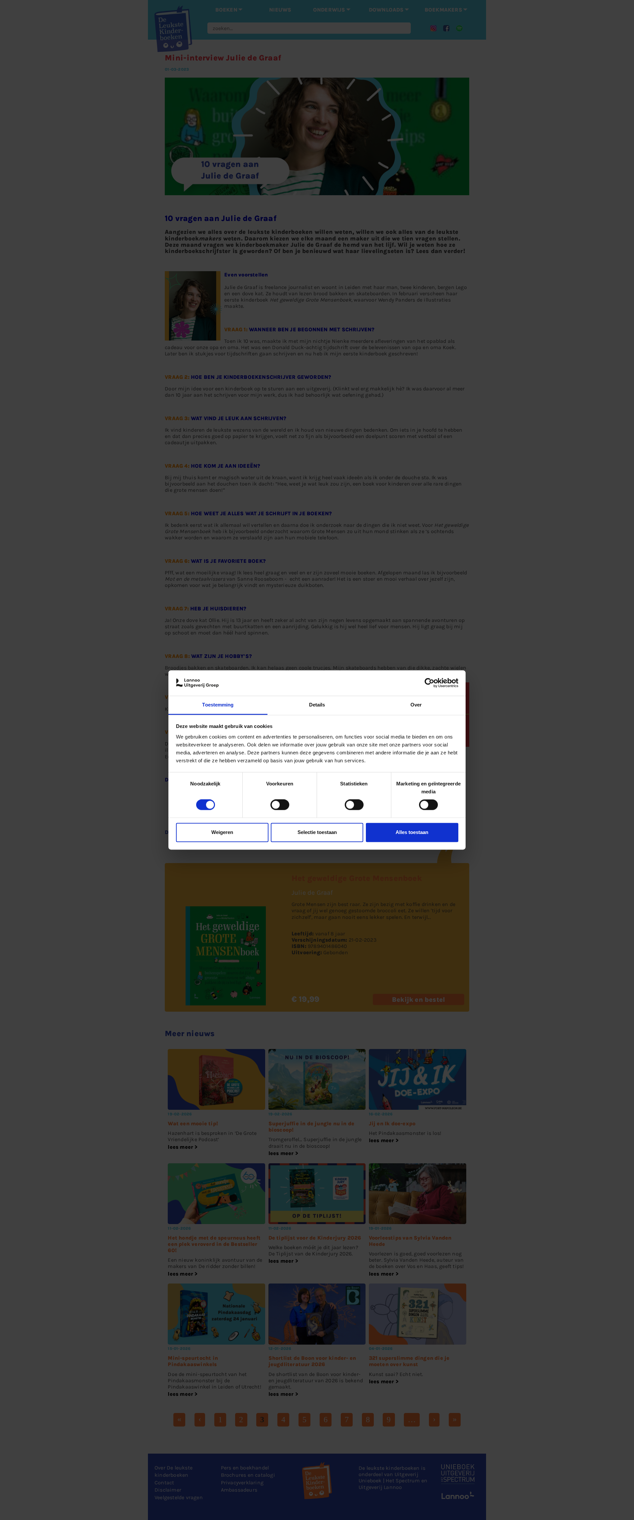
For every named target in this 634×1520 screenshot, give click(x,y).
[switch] (279, 805)
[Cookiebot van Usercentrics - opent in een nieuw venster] (429, 683)
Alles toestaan (412, 832)
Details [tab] (317, 704)
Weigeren (222, 832)
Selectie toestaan (317, 832)
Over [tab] (416, 704)
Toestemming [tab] (217, 704)
